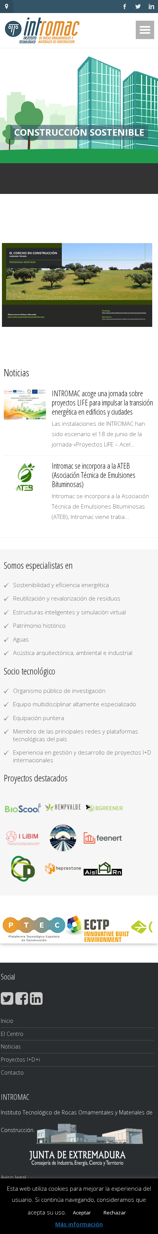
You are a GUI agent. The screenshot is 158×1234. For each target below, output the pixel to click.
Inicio (7, 1020)
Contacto (12, 1072)
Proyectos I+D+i (20, 1059)
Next (144, 285)
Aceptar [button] (82, 1212)
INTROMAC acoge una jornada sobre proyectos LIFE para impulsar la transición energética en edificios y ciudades (102, 402)
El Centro (12, 1033)
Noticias (11, 1046)
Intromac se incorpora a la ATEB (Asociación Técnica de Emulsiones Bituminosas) (93, 475)
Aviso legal (13, 1177)
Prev (14, 285)
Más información (79, 1224)
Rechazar (115, 1212)
